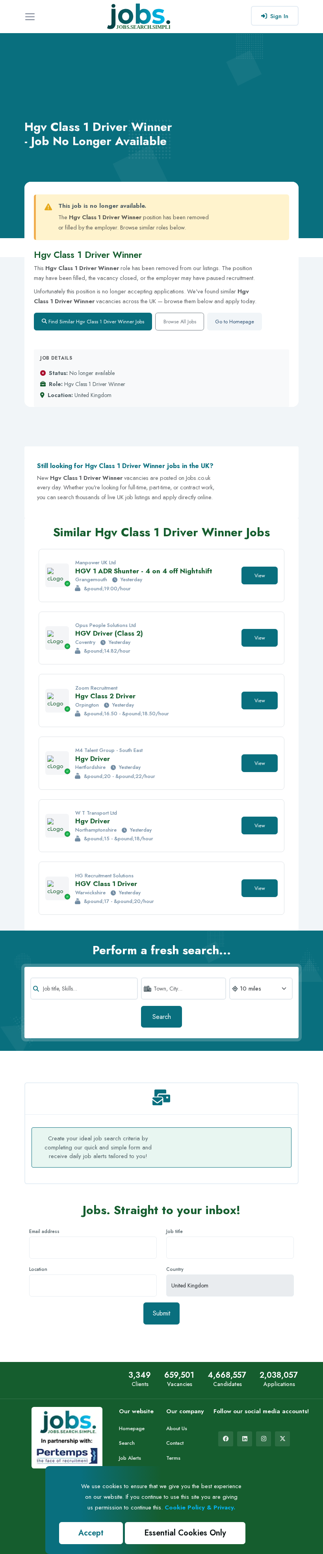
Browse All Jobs (179, 321)
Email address (44, 1231)
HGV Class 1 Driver (106, 883)
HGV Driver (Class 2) (109, 633)
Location (38, 1269)
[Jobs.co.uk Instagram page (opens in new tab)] (263, 1438)
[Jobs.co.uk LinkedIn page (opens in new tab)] (244, 1438)
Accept (91, 1533)
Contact (175, 1443)
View (259, 575)
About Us (176, 1428)
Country (175, 1269)
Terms (173, 1458)
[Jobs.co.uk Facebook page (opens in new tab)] (225, 1438)
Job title (174, 1231)
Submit (161, 1313)
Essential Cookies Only (185, 1533)
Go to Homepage (234, 321)
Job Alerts (130, 1458)
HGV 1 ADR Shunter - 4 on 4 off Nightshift (143, 571)
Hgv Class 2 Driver (105, 696)
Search (161, 1016)
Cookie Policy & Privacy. (200, 1507)
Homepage (132, 1428)
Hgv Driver (92, 758)
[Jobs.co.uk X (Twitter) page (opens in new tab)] (282, 1438)
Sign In (279, 16)
